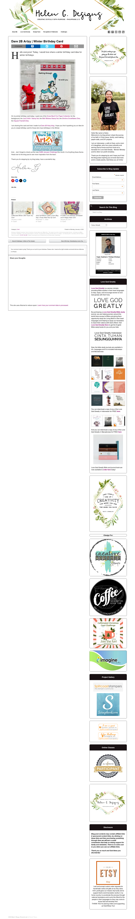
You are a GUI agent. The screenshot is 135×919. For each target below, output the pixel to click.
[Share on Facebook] (33, 46)
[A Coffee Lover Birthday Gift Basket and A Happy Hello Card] (71, 208)
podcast (105, 272)
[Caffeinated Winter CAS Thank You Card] (22, 208)
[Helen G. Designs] (67, 15)
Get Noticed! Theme (32, 917)
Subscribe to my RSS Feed (123, 32)
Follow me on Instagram (116, 32)
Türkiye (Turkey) (114, 257)
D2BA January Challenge (48, 152)
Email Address (107, 177)
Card (18, 229)
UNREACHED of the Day (108, 234)
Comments (18, 46)
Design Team (36, 32)
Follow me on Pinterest (112, 32)
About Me (14, 32)
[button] (96, 361)
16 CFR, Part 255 (23, 235)
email (112, 270)
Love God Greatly (25, 32)
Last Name (107, 190)
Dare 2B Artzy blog (47, 125)
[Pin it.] (62, 46)
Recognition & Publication (50, 32)
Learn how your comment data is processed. (53, 305)
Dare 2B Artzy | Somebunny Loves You (73, 241)
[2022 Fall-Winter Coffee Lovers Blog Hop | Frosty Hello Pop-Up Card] (47, 208)
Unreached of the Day (103, 270)
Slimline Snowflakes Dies (71, 118)
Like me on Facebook (109, 32)
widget (111, 272)
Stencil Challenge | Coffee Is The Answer (22, 241)
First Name (107, 183)
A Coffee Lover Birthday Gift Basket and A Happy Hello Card (71, 216)
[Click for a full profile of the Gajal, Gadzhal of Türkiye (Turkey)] (108, 252)
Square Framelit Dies (21, 121)
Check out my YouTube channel (119, 32)
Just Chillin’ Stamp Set (31, 118)
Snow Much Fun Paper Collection (58, 116)
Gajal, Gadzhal (102, 257)
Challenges (64, 32)
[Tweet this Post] (47, 46)
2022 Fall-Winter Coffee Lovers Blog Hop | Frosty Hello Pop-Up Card (47, 216)
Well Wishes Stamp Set (50, 118)
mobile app (117, 270)
